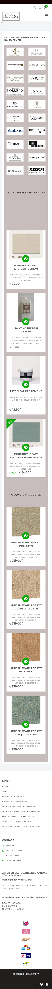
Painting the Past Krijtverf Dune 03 (26, 267)
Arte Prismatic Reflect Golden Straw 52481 (26, 607)
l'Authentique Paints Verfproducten (21, 826)
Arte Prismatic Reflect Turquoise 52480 (26, 733)
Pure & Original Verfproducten (18, 816)
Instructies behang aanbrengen (19, 806)
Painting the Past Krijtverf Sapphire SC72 (26, 456)
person (40, 7)
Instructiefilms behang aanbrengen (21, 811)
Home (5, 786)
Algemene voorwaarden (14, 801)
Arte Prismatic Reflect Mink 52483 (26, 544)
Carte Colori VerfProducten (17, 821)
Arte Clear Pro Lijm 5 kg (26, 391)
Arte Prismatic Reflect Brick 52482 (26, 670)
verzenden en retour (13, 796)
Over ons (7, 791)
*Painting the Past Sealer (26, 330)
